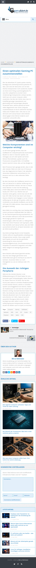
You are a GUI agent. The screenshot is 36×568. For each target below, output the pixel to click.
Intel (17, 312)
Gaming (17, 309)
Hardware (6, 78)
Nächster (21, 336)
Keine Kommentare (15, 78)
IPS (21, 312)
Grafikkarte (24, 309)
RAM (12, 315)
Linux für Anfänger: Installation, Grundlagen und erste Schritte (21, 550)
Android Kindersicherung (17, 338)
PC (30, 312)
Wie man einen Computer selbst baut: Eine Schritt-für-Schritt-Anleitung (16, 459)
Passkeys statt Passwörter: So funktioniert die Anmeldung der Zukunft (21, 515)
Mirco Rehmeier (13, 77)
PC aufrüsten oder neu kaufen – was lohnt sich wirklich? (22, 534)
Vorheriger (15, 327)
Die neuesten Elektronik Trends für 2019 (21, 330)
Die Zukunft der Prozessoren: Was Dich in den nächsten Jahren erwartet (17, 432)
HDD (12, 312)
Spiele (17, 315)
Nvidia (26, 312)
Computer (10, 309)
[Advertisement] (18, 42)
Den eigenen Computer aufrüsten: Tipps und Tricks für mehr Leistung (17, 405)
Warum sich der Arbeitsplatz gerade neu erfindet (22, 542)
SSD (22, 315)
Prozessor (6, 315)
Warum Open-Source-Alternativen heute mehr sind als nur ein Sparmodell (21, 525)
